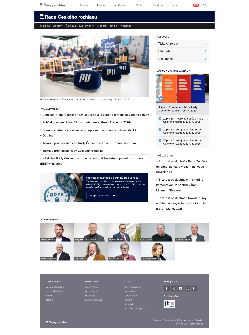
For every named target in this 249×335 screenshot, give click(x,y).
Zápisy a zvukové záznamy (173, 71)
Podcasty (90, 295)
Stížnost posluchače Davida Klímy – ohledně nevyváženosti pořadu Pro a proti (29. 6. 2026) (181, 203)
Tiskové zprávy (50, 109)
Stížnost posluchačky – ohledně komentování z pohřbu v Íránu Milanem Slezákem (179, 185)
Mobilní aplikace (93, 300)
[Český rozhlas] (53, 5)
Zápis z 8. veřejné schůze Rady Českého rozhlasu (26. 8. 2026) (178, 109)
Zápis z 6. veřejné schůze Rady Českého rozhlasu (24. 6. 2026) (182, 131)
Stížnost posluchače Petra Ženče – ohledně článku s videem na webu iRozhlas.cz (181, 167)
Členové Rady (50, 219)
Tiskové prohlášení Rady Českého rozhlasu (73, 150)
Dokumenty (86, 25)
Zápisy (57, 25)
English (199, 320)
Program (101, 5)
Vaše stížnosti (166, 155)
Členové (70, 25)
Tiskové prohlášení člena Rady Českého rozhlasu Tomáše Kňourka (89, 143)
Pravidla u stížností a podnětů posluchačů (112, 177)
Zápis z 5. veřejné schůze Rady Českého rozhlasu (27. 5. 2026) (182, 142)
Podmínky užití (186, 320)
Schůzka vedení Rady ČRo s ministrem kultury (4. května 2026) (87, 122)
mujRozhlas (120, 5)
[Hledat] (205, 5)
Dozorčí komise (107, 25)
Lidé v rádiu (130, 295)
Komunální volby (55, 291)
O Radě (45, 25)
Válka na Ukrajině (55, 287)
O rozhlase (158, 5)
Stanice (139, 5)
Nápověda (129, 291)
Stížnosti (164, 51)
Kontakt (126, 25)
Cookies (157, 320)
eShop (49, 300)
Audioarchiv (91, 291)
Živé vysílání (91, 287)
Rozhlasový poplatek (135, 308)
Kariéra (128, 300)
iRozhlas (84, 5)
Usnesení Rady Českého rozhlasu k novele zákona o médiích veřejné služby (96, 115)
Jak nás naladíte (133, 287)
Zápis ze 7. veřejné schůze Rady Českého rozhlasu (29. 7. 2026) (183, 120)
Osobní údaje (170, 320)
